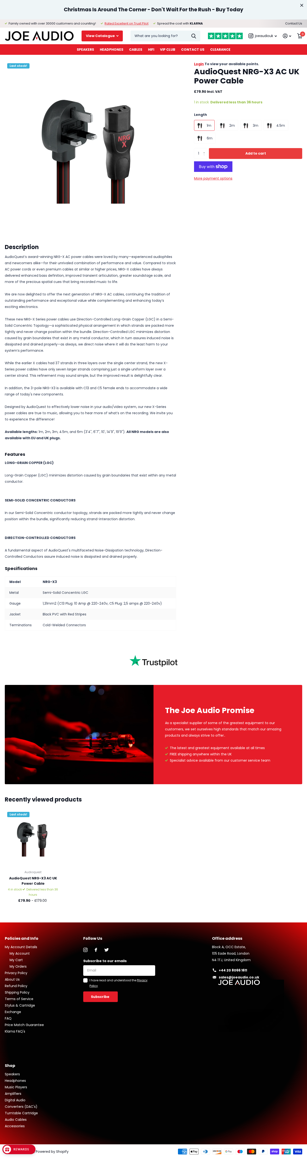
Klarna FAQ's (15, 1031)
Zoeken (193, 36)
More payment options (213, 178)
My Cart (16, 960)
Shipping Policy (17, 992)
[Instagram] (85, 950)
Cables (135, 49)
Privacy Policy (16, 973)
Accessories (15, 1126)
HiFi (151, 49)
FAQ (8, 1018)
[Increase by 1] (205, 149)
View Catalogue (101, 35)
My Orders (18, 966)
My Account (20, 953)
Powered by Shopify (52, 1151)
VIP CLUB (167, 49)
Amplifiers (13, 1093)
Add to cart (255, 153)
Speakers (85, 49)
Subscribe (100, 996)
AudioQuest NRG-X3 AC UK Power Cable (33, 881)
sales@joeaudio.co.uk (239, 977)
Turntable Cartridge (21, 1113)
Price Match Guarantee (24, 1024)
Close (301, 5)
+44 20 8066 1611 (233, 970)
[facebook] (96, 950)
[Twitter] (106, 950)
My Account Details (21, 947)
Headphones (111, 49)
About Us (12, 979)
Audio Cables (16, 1119)
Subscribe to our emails (105, 961)
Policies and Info (21, 938)
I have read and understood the (118, 983)
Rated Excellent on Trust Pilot (126, 23)
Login (199, 64)
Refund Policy (16, 986)
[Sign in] (287, 36)
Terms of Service (19, 998)
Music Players (16, 1087)
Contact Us (293, 23)
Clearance (220, 49)
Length (200, 114)
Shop (10, 1065)
